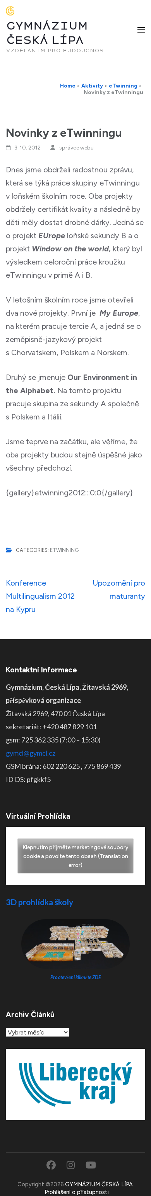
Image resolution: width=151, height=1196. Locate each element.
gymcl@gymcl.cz (30, 753)
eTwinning (64, 550)
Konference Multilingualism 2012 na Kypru (40, 596)
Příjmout (75, 1120)
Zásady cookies (34, 1183)
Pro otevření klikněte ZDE (75, 977)
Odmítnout (75, 1142)
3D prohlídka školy (39, 902)
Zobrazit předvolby (75, 1163)
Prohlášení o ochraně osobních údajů (90, 1183)
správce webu (76, 147)
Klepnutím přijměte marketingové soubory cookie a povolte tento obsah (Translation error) (75, 856)
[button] (139, 1046)
